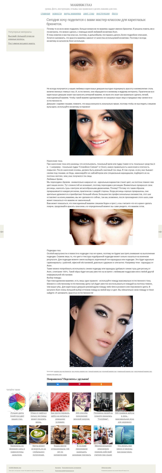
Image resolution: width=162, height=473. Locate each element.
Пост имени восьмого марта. (21, 43)
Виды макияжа (72, 13)
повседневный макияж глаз (143, 371)
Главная (45, 13)
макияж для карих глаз (54, 374)
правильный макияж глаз (125, 371)
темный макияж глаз (95, 371)
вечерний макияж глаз (109, 371)
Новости (57, 13)
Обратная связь (106, 467)
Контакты (58, 467)
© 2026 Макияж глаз (15, 467)
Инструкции (103, 13)
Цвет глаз (88, 13)
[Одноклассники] (101, 384)
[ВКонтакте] (58, 384)
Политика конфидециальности (64, 470)
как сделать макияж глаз (80, 371)
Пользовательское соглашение (71, 467)
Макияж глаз (81, 5)
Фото (115, 13)
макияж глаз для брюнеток (62, 371)
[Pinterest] (79, 384)
